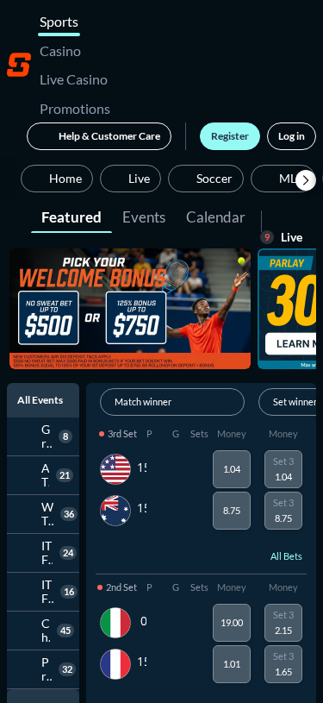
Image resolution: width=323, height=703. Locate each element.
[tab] (71, 215)
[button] (305, 180)
